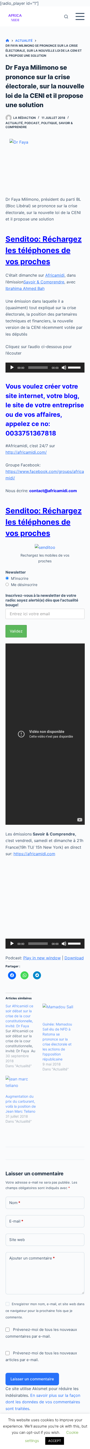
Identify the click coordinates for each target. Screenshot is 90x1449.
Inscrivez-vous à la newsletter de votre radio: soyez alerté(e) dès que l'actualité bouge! (42, 600)
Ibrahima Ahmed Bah (25, 288)
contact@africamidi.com (53, 490)
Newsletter (16, 572)
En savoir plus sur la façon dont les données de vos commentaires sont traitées (43, 1402)
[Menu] (80, 16)
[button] (15, 16)
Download (74, 957)
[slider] (75, 367)
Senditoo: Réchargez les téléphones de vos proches (44, 250)
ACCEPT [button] (54, 1441)
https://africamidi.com (34, 853)
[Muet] (64, 367)
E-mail (16, 1221)
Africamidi (54, 275)
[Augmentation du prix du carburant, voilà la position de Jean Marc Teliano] (22, 1085)
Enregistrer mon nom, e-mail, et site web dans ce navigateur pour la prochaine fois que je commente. (45, 1310)
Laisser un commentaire (32, 1379)
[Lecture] (12, 367)
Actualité (14, 123)
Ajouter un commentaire (32, 1258)
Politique (49, 123)
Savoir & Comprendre (44, 281)
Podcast (32, 123)
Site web (17, 1239)
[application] (45, 368)
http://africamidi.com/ (26, 452)
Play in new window (42, 957)
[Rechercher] (66, 16)
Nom (14, 1202)
